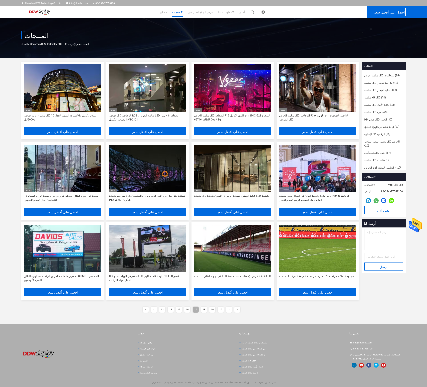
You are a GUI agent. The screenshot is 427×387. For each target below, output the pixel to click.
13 (162, 309)
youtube (361, 365)
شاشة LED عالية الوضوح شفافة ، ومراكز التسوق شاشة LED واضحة (231, 195)
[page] (146, 310)
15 (179, 309)
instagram (383, 365)
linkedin (354, 365)
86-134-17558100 (105, 3)
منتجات (176, 12)
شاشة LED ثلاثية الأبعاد (252, 366)
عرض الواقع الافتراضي (200, 12)
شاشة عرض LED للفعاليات (254, 342)
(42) (381, 82)
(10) (375, 97)
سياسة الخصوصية (148, 372)
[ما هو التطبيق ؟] (376, 200)
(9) (375, 112)
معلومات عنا (225, 12)
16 (187, 309)
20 (220, 309)
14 (170, 309)
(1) (376, 160)
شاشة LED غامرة (250, 372)
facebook (368, 365)
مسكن (163, 12)
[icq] (391, 200)
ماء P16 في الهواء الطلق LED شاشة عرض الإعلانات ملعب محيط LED (232, 276)
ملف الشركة (146, 342)
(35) (382, 75)
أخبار (242, 12)
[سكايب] (368, 200)
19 (212, 309)
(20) (382, 143)
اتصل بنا (144, 360)
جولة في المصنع (147, 348)
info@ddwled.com (78, 3)
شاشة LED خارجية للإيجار (254, 348)
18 (204, 309)
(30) (378, 119)
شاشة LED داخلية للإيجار (253, 354)
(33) (379, 104)
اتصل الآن (383, 210)
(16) (377, 134)
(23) (380, 90)
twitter (376, 365)
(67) (381, 126)
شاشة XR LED (249, 360)
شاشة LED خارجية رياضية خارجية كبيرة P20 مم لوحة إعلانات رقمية (316, 276)
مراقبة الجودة (146, 354)
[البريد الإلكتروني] (383, 200)
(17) (377, 153)
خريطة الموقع (146, 366)
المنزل (24, 44)
